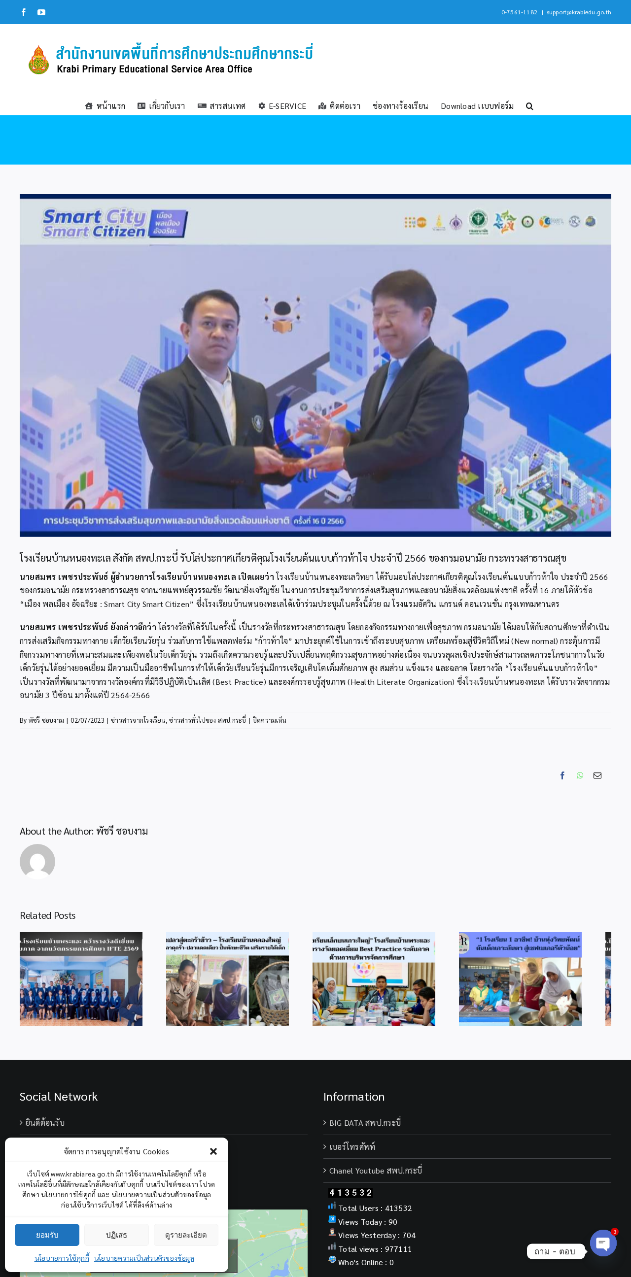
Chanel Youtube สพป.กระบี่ (375, 1176)
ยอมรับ (47, 1235)
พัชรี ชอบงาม (46, 720)
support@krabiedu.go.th (579, 12)
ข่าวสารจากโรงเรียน (138, 720)
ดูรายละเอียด (186, 1235)
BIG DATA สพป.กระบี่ (365, 1128)
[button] (213, 1151)
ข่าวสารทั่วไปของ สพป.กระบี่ (207, 720)
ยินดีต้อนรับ (45, 1128)
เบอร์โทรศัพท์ (352, 1152)
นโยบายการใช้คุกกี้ (62, 1257)
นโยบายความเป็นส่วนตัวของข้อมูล (144, 1257)
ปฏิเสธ (116, 1235)
